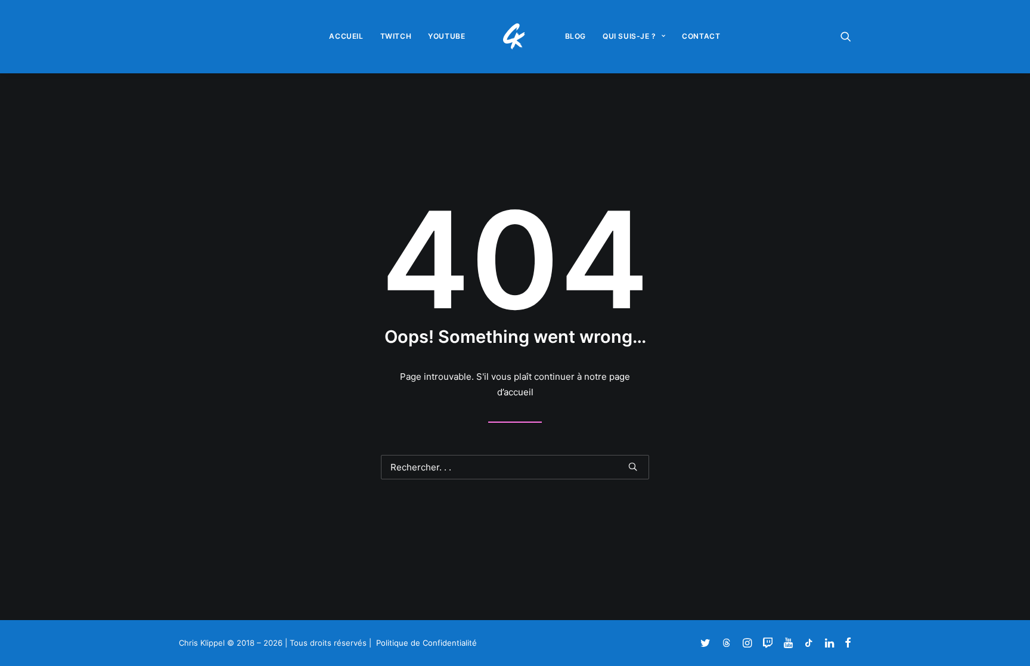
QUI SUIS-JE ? (629, 36)
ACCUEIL (346, 36)
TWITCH (396, 36)
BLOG (575, 36)
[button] (845, 36)
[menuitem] (346, 36)
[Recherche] (515, 467)
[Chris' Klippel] (515, 36)
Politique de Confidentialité (426, 643)
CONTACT (701, 36)
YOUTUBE (446, 36)
